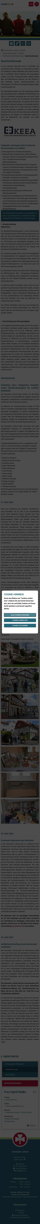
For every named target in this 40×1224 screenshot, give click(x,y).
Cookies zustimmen (20, 625)
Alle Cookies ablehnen (20, 615)
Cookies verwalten (20, 620)
